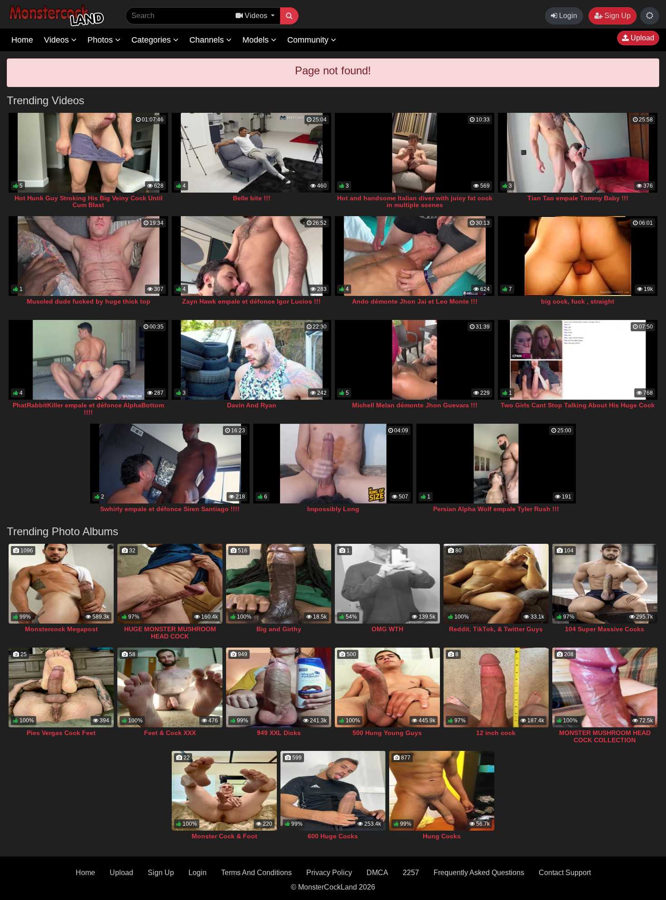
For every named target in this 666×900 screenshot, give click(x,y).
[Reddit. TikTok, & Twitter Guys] (496, 584)
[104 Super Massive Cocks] (604, 584)
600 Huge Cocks (333, 836)
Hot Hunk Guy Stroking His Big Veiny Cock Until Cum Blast (88, 201)
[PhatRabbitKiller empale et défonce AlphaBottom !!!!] (88, 360)
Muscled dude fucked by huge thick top (88, 301)
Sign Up (617, 15)
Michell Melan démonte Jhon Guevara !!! (415, 405)
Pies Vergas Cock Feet (61, 732)
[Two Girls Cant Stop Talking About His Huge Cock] (577, 360)
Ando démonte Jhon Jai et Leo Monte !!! (415, 301)
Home (22, 39)
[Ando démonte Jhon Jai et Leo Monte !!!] (414, 256)
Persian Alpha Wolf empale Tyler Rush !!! (496, 509)
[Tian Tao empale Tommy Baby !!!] (577, 153)
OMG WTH (387, 629)
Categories (152, 39)
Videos (57, 39)
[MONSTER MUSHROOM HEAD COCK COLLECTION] (604, 687)
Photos (101, 39)
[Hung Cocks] (441, 791)
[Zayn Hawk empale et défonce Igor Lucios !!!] (251, 256)
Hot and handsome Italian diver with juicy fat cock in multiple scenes (414, 201)
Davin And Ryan (251, 405)
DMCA (377, 872)
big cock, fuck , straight (577, 301)
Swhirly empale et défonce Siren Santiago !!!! (170, 509)
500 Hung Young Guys (387, 732)
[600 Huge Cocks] (333, 791)
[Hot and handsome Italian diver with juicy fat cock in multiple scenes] (414, 153)
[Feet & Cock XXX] (169, 687)
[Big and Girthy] (278, 584)
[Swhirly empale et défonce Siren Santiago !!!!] (170, 463)
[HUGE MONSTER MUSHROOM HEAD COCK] (169, 584)
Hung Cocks (442, 836)
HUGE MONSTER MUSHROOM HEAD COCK (170, 632)
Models (256, 39)
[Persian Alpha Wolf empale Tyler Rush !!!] (496, 463)
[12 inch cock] (496, 687)
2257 (411, 872)
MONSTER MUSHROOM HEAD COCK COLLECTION (605, 736)
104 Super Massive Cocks (604, 629)
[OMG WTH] (387, 584)
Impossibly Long (333, 509)
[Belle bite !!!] (251, 153)
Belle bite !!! (251, 198)
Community (309, 39)
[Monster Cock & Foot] (224, 791)
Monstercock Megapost (61, 629)
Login (567, 15)
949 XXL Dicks (279, 732)
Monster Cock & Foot (224, 836)
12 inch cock (496, 732)
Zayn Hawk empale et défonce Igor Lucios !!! (251, 301)
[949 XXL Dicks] (278, 687)
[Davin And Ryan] (251, 360)
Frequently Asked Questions (479, 872)
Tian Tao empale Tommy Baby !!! (577, 198)
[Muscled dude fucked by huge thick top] (88, 256)
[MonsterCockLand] (55, 15)
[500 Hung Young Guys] (387, 687)
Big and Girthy (278, 629)
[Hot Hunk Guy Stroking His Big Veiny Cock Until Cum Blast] (88, 153)
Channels (207, 39)
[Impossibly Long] (333, 463)
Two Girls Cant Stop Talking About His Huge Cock (578, 405)
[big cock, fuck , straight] (577, 256)
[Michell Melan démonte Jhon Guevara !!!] (414, 360)
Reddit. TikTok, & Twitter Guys (496, 629)
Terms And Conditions (256, 872)
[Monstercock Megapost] (61, 584)
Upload (641, 38)
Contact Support (565, 872)
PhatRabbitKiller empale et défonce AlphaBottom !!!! (88, 409)
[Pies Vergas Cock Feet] (61, 687)
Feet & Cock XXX (170, 732)
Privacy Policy (329, 872)
